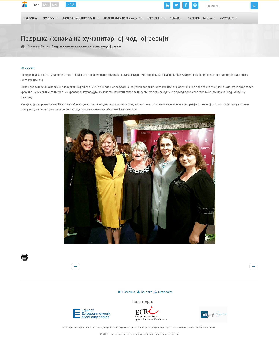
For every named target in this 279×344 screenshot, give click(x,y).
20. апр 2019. (28, 68)
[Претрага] (254, 5)
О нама (32, 46)
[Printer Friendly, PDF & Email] (24, 259)
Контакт (146, 292)
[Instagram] (195, 5)
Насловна (128, 292)
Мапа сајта (165, 292)
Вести (44, 46)
